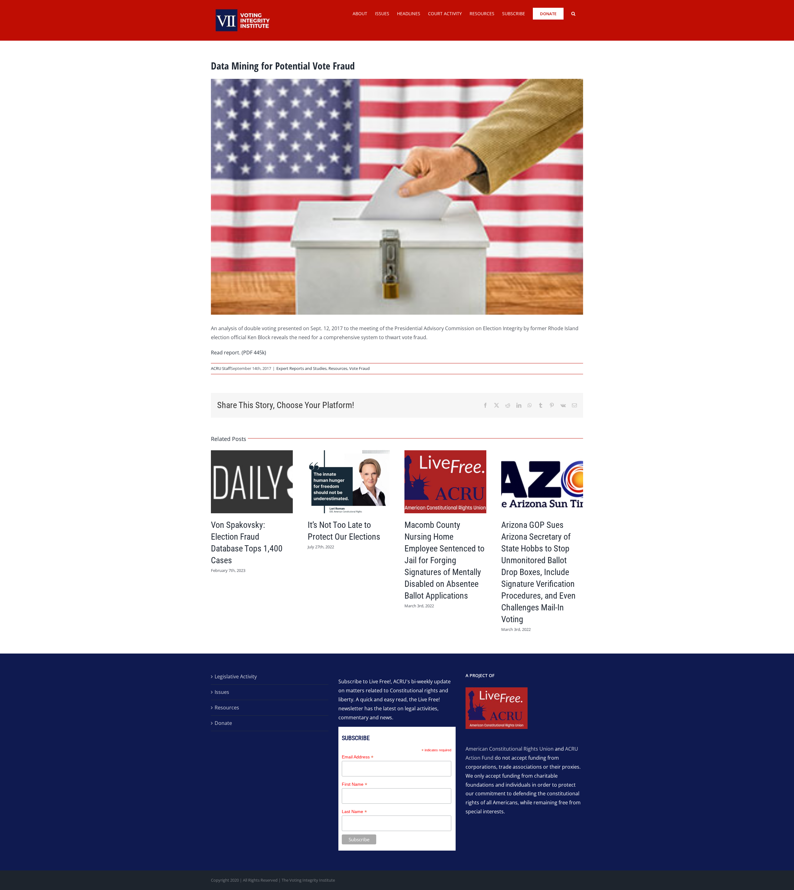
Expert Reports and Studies (301, 368)
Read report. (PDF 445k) (238, 352)
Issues (222, 692)
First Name (354, 784)
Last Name (354, 812)
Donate (223, 723)
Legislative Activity (236, 676)
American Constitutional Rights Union (510, 748)
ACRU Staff (221, 368)
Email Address (357, 757)
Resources (337, 368)
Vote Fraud (359, 368)
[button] (573, 13)
